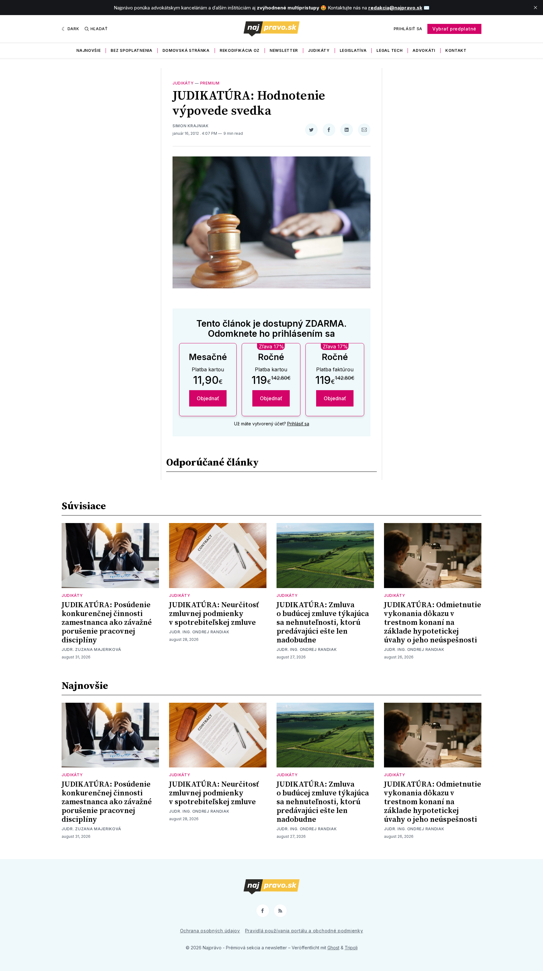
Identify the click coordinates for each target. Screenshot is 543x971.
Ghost (333, 947)
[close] (535, 8)
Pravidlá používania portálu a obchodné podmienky (304, 930)
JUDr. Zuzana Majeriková (91, 649)
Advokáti (424, 50)
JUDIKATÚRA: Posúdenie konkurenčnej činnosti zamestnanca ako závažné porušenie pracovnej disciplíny (107, 622)
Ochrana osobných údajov (210, 930)
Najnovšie (88, 50)
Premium (210, 83)
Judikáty (319, 50)
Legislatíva (353, 50)
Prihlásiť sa (408, 28)
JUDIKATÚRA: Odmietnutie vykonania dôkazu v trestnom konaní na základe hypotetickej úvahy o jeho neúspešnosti (432, 622)
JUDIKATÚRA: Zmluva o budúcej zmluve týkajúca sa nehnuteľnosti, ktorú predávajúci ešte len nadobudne (323, 622)
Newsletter (284, 50)
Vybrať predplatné (454, 28)
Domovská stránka (186, 50)
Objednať (208, 398)
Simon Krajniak (191, 125)
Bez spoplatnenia (131, 50)
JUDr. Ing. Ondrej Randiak (199, 632)
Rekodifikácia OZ (240, 50)
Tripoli (351, 947)
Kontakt (456, 50)
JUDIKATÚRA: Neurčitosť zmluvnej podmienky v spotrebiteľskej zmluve (214, 613)
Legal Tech (389, 50)
